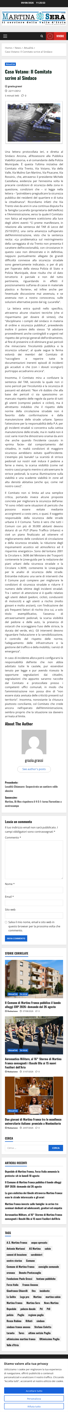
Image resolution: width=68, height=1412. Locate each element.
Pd (41, 1309)
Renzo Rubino (14, 1321)
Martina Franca (14, 1303)
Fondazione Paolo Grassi (19, 1279)
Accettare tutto (34, 1390)
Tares (21, 1333)
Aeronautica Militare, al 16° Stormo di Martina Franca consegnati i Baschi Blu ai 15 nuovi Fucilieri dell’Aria (33, 1063)
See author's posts (34, 769)
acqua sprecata (39, 1242)
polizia (10, 1315)
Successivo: (33, 801)
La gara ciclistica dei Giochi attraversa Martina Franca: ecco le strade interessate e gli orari (34, 1195)
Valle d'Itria (13, 1345)
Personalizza (34, 1398)
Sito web (10, 909)
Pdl (48, 1309)
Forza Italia (12, 1285)
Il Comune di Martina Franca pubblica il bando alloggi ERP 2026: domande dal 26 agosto (33, 1004)
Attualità (10, 64)
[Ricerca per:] (27, 1148)
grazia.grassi (15, 86)
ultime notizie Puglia (39, 1333)
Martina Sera (33, 1303)
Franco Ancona (30, 1285)
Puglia (20, 1315)
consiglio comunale (48, 1267)
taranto (11, 1333)
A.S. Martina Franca (17, 1242)
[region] (34, 1385)
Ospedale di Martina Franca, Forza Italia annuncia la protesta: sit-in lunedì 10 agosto (32, 1173)
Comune (30, 1261)
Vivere (60, 36)
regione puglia (36, 1315)
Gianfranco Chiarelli (17, 1291)
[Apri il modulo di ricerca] (42, 36)
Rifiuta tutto (34, 1406)
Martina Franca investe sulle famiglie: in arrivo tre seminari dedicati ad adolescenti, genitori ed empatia (33, 1206)
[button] (5, 36)
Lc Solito (11, 1297)
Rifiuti (29, 1321)
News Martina (51, 1303)
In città (23, 994)
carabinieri (36, 1255)
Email (9, 896)
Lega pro (24, 1297)
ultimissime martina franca (21, 1339)
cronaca (11, 1273)
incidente (45, 1291)
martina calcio (53, 1297)
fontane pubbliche (46, 1279)
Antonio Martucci (16, 1248)
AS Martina (35, 1248)
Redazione (12, 1011)
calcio (48, 1248)
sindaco (40, 1321)
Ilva (33, 1291)
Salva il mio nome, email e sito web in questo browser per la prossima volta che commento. (34, 926)
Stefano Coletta (42, 1327)
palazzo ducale (28, 1309)
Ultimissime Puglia (49, 1339)
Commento (13, 837)
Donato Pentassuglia (30, 1273)
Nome (10, 884)
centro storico (14, 1261)
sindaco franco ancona (18, 1327)
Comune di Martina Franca (20, 1267)
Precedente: (31, 786)
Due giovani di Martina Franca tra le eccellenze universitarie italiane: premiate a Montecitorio (33, 1121)
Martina (37, 1297)
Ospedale (11, 1309)
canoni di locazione (17, 1255)
